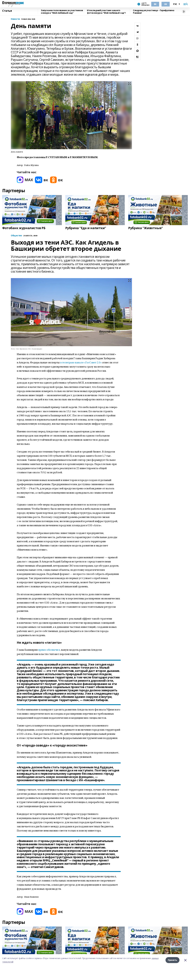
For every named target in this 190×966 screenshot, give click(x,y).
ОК (165, 4)
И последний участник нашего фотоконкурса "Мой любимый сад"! (106, 11)
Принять (172, 960)
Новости (15, 19)
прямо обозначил (49, 649)
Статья (7, 10)
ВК (155, 4)
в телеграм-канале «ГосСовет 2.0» (81, 362)
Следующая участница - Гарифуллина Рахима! (153, 11)
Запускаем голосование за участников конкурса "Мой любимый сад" (62, 11)
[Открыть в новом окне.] (25, 179)
